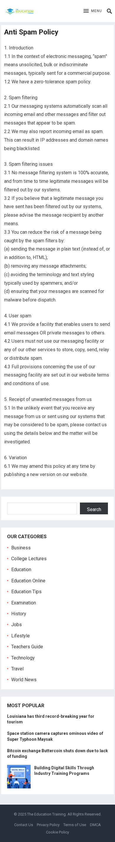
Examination (23, 603)
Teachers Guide (27, 646)
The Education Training (46, 814)
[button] (92, 11)
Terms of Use (74, 825)
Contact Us (23, 825)
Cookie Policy (57, 832)
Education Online (28, 581)
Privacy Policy (48, 825)
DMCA (95, 825)
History (18, 613)
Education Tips (26, 591)
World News (24, 679)
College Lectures (29, 558)
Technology (23, 658)
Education (21, 569)
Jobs (16, 624)
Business (21, 548)
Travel (17, 669)
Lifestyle (20, 636)
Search (94, 509)
